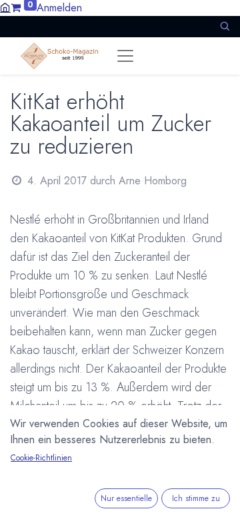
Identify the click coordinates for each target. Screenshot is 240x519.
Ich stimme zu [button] (196, 498)
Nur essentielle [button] (126, 498)
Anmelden (59, 7)
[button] (224, 26)
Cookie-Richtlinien (41, 458)
